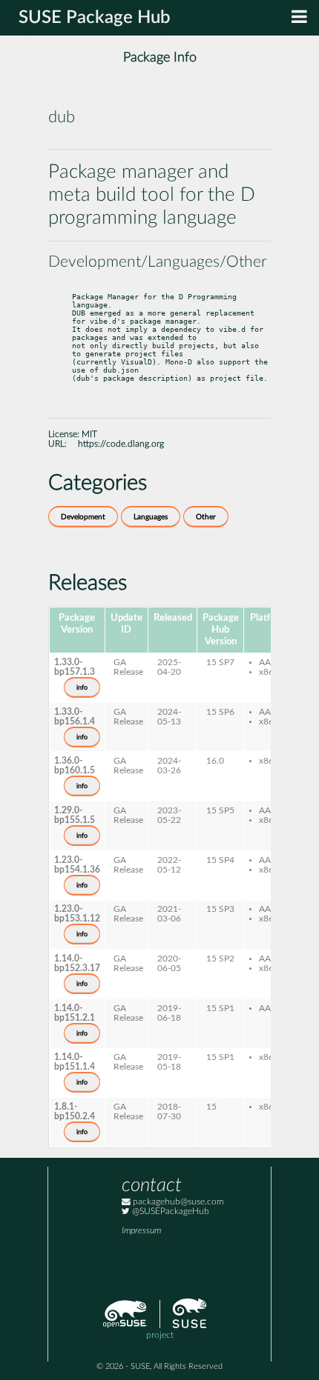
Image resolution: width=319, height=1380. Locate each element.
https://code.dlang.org (121, 444)
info (82, 687)
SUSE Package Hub (95, 18)
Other (206, 517)
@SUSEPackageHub (169, 1211)
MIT (89, 434)
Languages (151, 517)
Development (83, 517)
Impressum (141, 1231)
